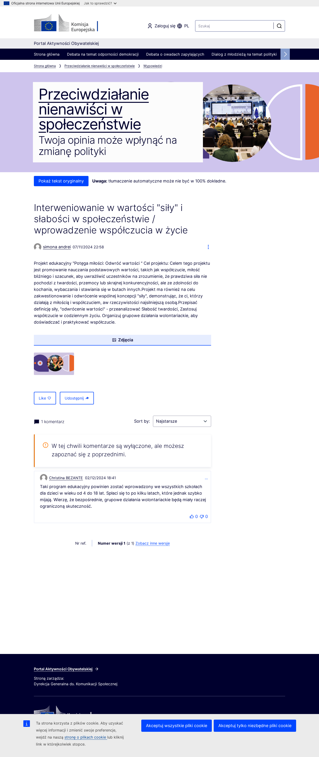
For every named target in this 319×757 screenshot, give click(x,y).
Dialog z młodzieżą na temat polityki (244, 54)
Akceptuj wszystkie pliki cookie (176, 725)
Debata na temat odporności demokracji (103, 54)
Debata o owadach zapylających (175, 54)
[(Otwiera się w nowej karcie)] (54, 364)
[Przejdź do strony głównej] (71, 23)
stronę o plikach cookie (85, 737)
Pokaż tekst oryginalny (61, 181)
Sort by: (142, 421)
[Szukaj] (279, 26)
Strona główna (47, 54)
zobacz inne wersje (152, 543)
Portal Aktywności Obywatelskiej (63, 669)
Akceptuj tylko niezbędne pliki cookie (254, 725)
